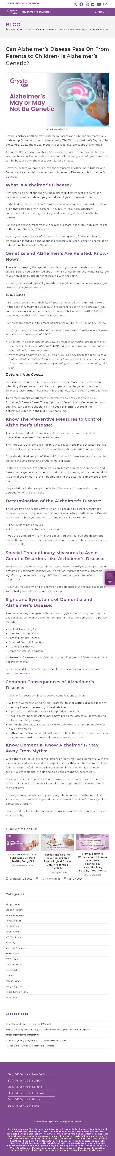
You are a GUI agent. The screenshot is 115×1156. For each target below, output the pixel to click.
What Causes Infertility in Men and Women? (29, 1024)
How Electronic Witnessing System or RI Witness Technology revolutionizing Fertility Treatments (92, 862)
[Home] (7, 29)
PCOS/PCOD (12, 981)
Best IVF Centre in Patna (24, 1099)
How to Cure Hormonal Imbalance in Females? (30, 1046)
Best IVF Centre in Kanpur (25, 1080)
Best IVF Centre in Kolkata (25, 1086)
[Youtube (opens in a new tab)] (99, 4)
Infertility (10, 942)
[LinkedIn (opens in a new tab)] (93, 4)
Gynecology (12, 932)
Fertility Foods (13, 921)
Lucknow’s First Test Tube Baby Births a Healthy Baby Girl (22, 858)
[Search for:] (107, 12)
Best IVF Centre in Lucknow (26, 1093)
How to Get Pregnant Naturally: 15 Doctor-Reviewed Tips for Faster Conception (48, 1029)
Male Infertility (13, 964)
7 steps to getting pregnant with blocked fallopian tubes (36, 1040)
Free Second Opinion (23, 3)
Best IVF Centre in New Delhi (27, 1074)
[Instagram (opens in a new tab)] (87, 4)
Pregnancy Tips (14, 986)
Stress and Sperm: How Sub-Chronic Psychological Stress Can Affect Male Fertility (57, 861)
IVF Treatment (13, 959)
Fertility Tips (12, 926)
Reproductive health (17, 992)
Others (9, 975)
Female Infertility (15, 915)
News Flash (12, 970)
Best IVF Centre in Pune (23, 1105)
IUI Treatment (13, 953)
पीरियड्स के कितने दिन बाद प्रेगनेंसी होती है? (22, 1035)
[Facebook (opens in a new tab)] (81, 4)
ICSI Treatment (14, 937)
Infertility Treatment (16, 948)
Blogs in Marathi (14, 910)
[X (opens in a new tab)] (75, 4)
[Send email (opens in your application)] (104, 4)
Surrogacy (11, 997)
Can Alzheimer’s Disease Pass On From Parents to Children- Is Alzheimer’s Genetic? (70, 29)
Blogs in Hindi (13, 904)
